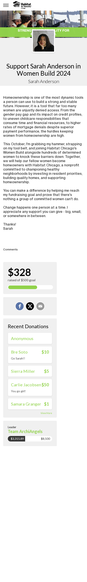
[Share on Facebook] (19, 306)
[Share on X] (30, 306)
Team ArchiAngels (25, 431)
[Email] (40, 306)
